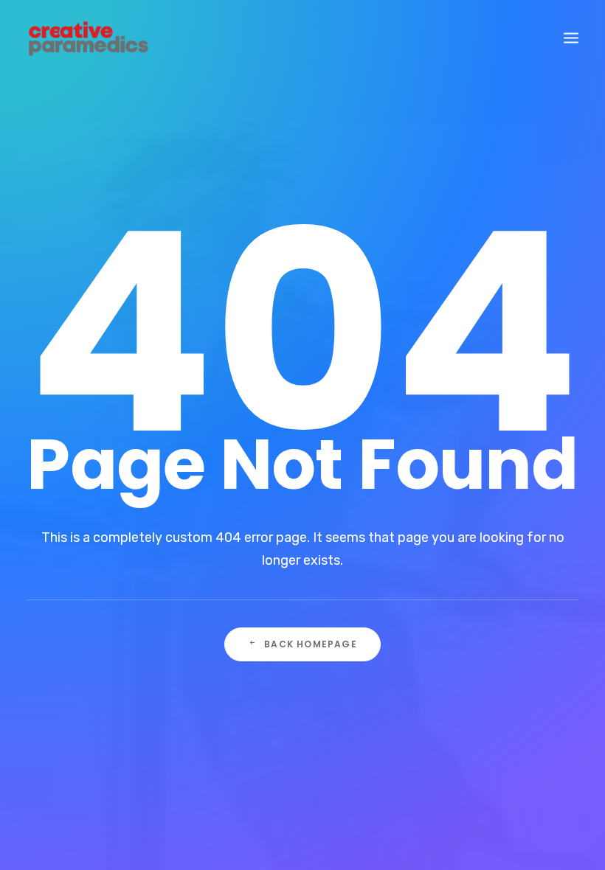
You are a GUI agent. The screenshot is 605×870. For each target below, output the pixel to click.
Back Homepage (310, 644)
